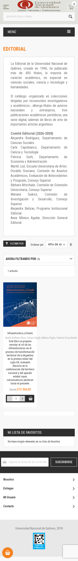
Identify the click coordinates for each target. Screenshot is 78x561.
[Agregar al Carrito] (30, 398)
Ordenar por (37, 244)
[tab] (39, 259)
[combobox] (39, 16)
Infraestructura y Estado (20, 333)
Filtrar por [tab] (16, 243)
